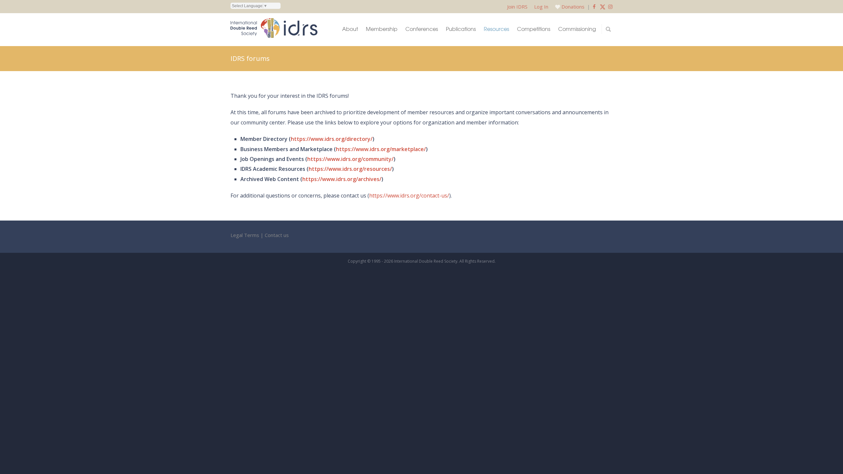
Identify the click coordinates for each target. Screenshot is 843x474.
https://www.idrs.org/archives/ (341, 179)
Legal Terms (245, 235)
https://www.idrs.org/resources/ (350, 168)
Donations (573, 6)
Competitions (533, 29)
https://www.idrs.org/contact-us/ (409, 195)
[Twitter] (603, 6)
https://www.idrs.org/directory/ (331, 139)
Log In (541, 6)
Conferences (421, 29)
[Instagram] (610, 6)
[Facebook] (594, 6)
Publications (461, 29)
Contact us (277, 235)
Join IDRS (517, 6)
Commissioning (577, 29)
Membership (381, 29)
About (350, 29)
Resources (496, 29)
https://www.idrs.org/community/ (350, 159)
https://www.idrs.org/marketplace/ (381, 149)
